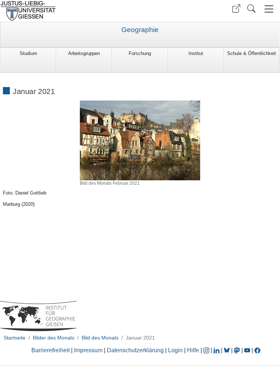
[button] (236, 8)
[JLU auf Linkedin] (217, 350)
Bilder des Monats (53, 338)
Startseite (15, 338)
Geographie (140, 30)
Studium (28, 53)
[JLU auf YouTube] (247, 350)
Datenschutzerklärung (135, 350)
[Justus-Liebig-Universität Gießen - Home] (69, 11)
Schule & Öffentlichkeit (251, 53)
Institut (195, 53)
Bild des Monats (100, 338)
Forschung (140, 53)
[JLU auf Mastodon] (237, 350)
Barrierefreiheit (50, 350)
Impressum (88, 350)
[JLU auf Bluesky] (227, 350)
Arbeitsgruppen (84, 53)
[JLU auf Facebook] (257, 350)
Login (176, 350)
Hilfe (193, 350)
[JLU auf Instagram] (207, 350)
